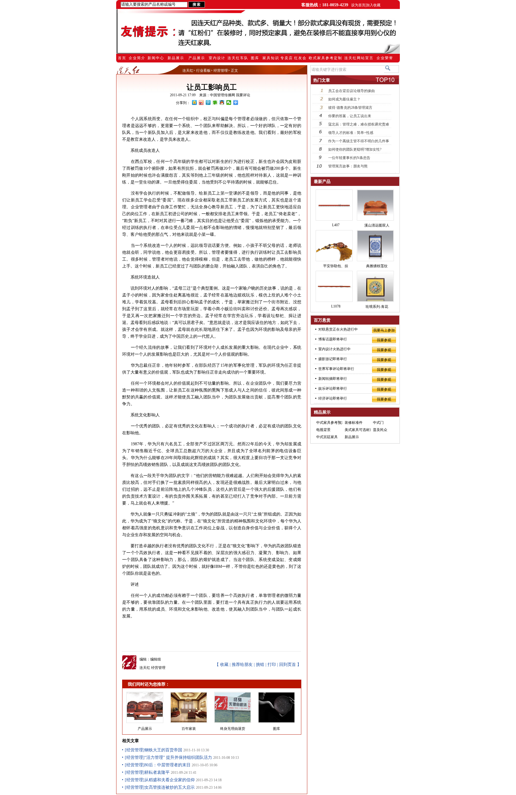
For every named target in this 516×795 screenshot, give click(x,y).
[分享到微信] (228, 102)
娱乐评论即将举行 (332, 388)
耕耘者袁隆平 (157, 772)
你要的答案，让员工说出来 (349, 116)
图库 (255, 58)
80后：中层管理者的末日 (168, 765)
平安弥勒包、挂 (335, 266)
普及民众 (380, 430)
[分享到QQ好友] (222, 102)
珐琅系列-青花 (377, 307)
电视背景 (323, 430)
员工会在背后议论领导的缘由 (351, 91)
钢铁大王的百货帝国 (163, 750)
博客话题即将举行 (332, 339)
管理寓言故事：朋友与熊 (348, 166)
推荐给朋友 (242, 664)
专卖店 (286, 58)
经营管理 (221, 70)
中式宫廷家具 (327, 437)
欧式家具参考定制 (325, 58)
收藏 (224, 664)
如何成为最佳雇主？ (344, 99)
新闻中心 (156, 58)
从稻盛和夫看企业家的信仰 (170, 780)
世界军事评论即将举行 (336, 369)
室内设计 (217, 58)
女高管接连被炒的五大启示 (170, 787)
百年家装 (189, 729)
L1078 (335, 306)
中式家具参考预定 (330, 423)
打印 (272, 664)
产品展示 (196, 58)
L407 (336, 225)
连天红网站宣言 (359, 58)
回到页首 (287, 664)
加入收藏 (373, 5)
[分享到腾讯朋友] (215, 102)
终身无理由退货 (232, 729)
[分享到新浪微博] (201, 102)
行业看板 (203, 70)
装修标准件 (354, 423)
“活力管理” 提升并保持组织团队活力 (178, 757)
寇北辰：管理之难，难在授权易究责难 (358, 124)
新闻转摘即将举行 (332, 379)
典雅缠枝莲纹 (377, 266)
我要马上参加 (384, 330)
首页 (122, 58)
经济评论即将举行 (332, 398)
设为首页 (358, 5)
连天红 (187, 70)
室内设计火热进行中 (334, 349)
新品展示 (176, 58)
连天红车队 (238, 58)
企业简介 (137, 58)
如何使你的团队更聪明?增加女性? (354, 149)
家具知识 (270, 58)
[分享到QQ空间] (194, 102)
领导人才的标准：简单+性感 (350, 133)
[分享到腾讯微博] (208, 102)
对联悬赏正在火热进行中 (338, 329)
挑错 (260, 664)
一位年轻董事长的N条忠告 (349, 158)
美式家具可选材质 (359, 430)
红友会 (300, 58)
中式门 (378, 423)
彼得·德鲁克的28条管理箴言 (350, 108)
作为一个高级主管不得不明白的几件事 (358, 141)
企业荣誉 (385, 58)
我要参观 (384, 340)
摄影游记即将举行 (332, 359)
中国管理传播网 (222, 95)
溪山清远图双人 (376, 225)
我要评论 (243, 95)
